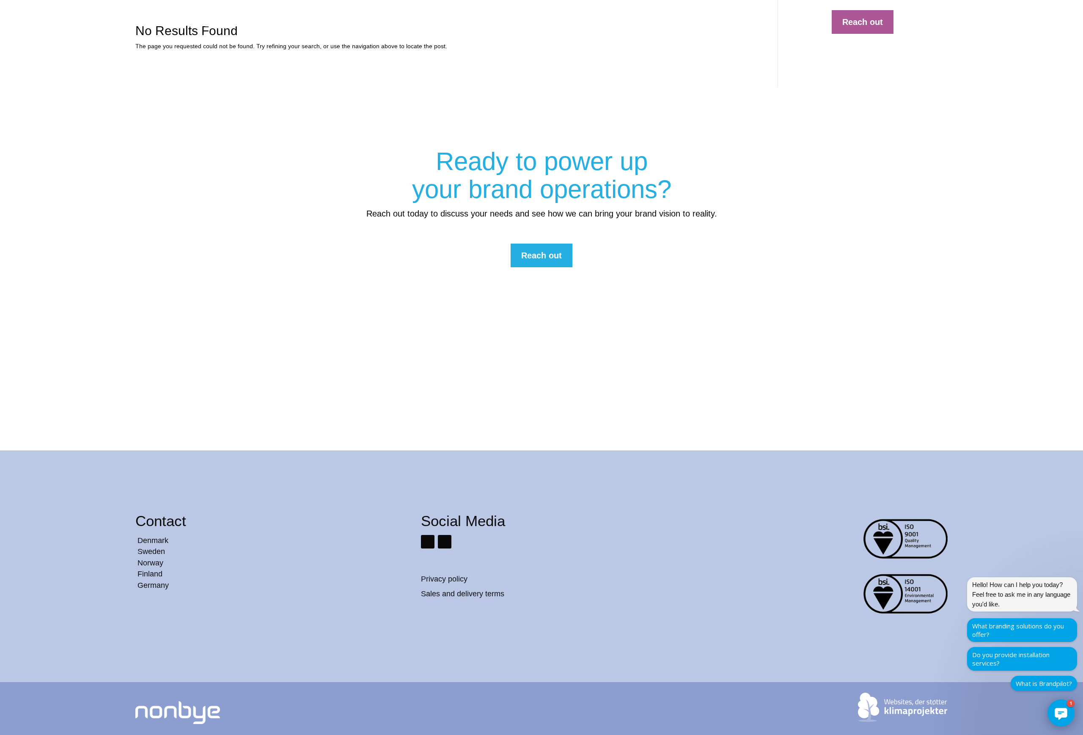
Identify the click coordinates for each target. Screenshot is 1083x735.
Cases (599, 19)
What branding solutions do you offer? (1018, 630)
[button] (1061, 713)
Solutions (527, 19)
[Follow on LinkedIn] (427, 542)
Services (566, 19)
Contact (695, 19)
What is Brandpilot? (1044, 683)
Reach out (862, 22)
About (663, 19)
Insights (631, 19)
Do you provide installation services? (1011, 658)
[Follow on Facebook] (444, 542)
